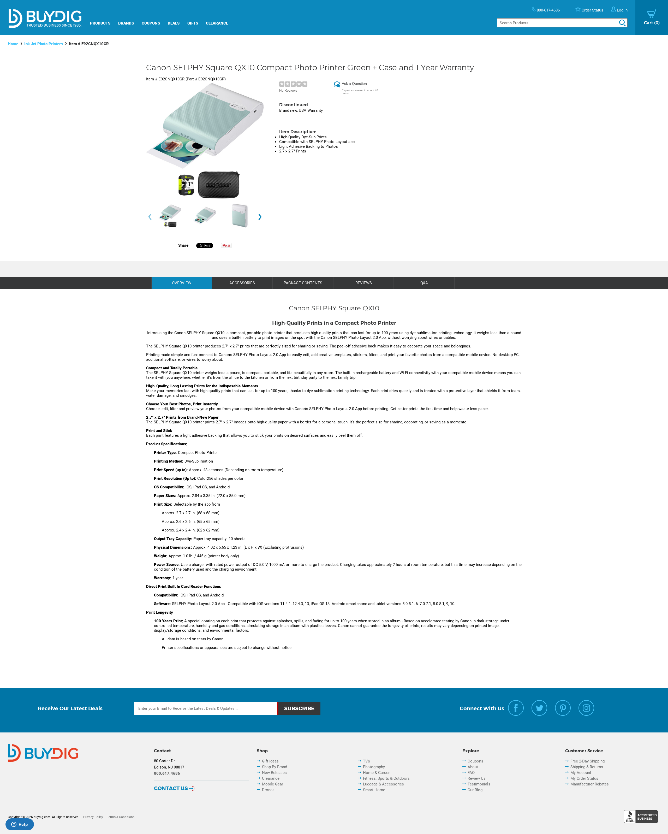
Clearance (217, 23)
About (473, 767)
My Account (580, 772)
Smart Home (374, 790)
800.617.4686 (167, 773)
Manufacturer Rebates (589, 784)
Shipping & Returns (586, 767)
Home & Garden (376, 772)
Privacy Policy (93, 817)
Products (100, 23)
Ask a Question (354, 83)
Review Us (477, 778)
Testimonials (479, 784)
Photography (374, 767)
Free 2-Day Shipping (587, 761)
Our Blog (475, 790)
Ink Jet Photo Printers (43, 44)
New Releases (274, 772)
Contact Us (171, 788)
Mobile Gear (272, 784)
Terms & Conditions (120, 817)
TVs (366, 761)
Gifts (192, 23)
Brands (126, 23)
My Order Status (584, 778)
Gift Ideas (270, 761)
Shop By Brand (274, 767)
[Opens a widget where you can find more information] (19, 824)
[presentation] (149, 217)
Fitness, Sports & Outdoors (386, 778)
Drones (268, 790)
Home (13, 44)
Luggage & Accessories (383, 784)
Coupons (151, 23)
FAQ (471, 772)
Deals (174, 23)
